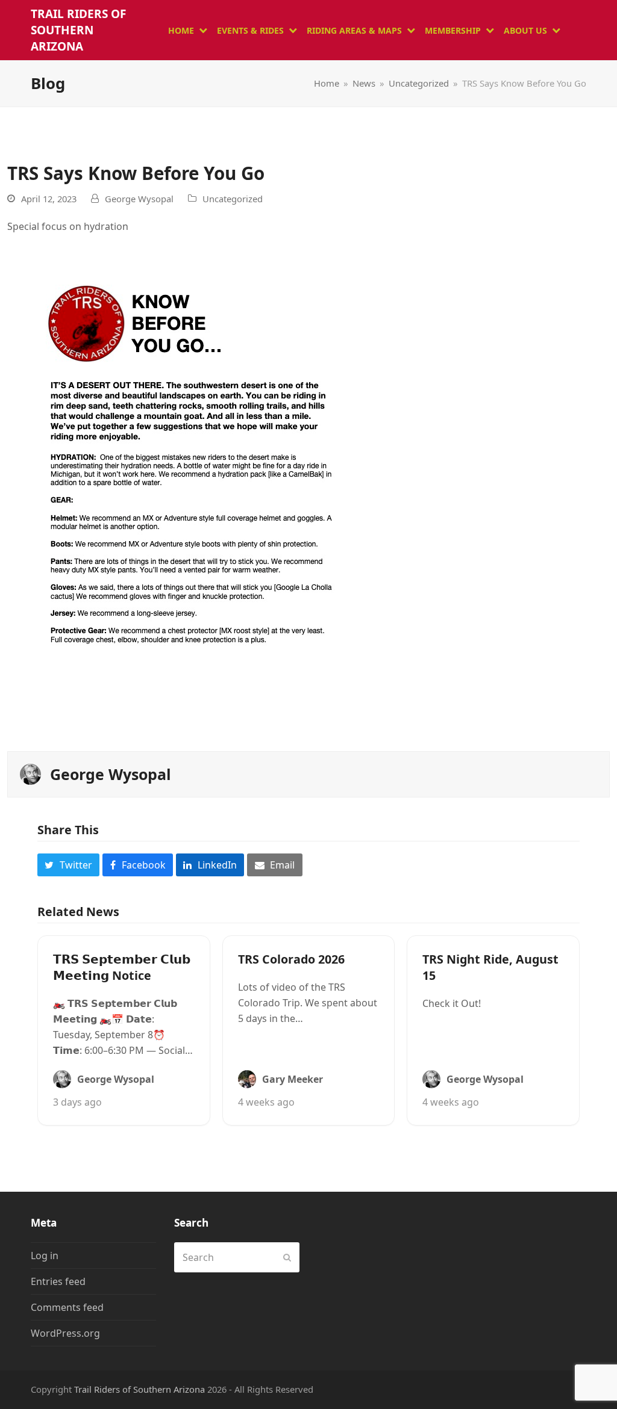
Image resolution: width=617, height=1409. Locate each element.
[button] (68, 864)
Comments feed (67, 1307)
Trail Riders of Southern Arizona (78, 30)
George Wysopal (139, 199)
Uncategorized (232, 199)
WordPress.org (65, 1333)
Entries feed (58, 1281)
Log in (44, 1255)
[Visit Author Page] (30, 772)
